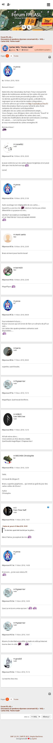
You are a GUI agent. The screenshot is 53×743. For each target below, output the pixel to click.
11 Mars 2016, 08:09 (15, 315)
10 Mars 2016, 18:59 (10, 80)
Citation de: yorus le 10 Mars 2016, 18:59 (14, 526)
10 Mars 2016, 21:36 (15, 198)
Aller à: (26, 717)
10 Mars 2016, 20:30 (15, 156)
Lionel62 (19, 144)
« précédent (39, 50)
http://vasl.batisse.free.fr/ (38, 103)
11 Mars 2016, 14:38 (16, 565)
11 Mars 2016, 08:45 (15, 360)
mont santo (20, 234)
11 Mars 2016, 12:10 (15, 430)
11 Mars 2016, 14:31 (16, 520)
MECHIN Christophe (24, 455)
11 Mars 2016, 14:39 (16, 601)
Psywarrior (20, 381)
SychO (34, 739)
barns (18, 348)
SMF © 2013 (24, 736)
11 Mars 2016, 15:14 (16, 672)
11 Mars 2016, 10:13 (15, 393)
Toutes (16, 56)
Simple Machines (36, 736)
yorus (13, 50)
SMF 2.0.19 (14, 736)
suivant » (47, 50)
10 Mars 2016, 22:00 (15, 246)
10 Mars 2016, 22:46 (15, 280)
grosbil (18, 658)
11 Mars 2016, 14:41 (16, 635)
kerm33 (19, 267)
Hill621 (18, 414)
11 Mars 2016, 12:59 (15, 468)
